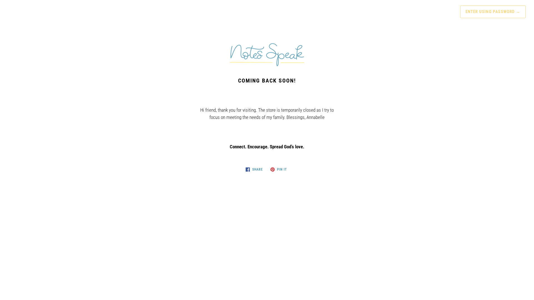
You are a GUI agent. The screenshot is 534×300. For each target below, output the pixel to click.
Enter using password (493, 11)
